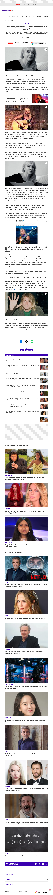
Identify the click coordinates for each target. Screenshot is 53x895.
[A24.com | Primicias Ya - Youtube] (43, 863)
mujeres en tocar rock (20, 78)
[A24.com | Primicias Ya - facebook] (36, 863)
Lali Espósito (28, 16)
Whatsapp (32, 344)
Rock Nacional (29, 350)
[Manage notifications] (50, 890)
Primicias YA (7, 20)
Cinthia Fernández (15, 16)
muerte (15, 289)
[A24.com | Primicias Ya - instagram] (46, 863)
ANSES (22, 16)
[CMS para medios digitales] (44, 892)
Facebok (21, 344)
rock (22, 350)
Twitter (26, 344)
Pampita (8, 16)
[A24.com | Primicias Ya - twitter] (39, 863)
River (34, 16)
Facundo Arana (39, 16)
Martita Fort (46, 16)
